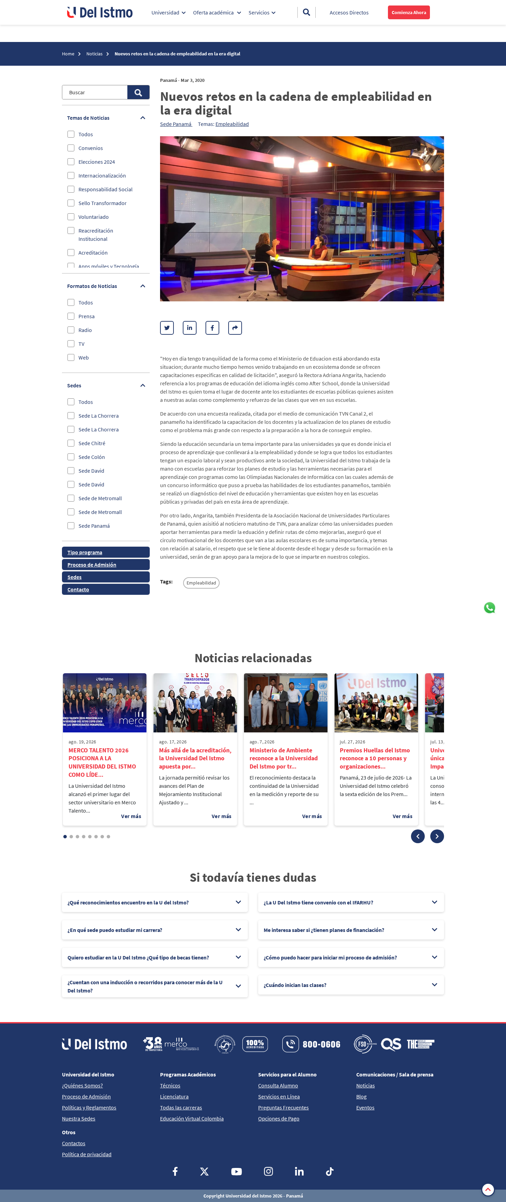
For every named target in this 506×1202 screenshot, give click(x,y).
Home (68, 54)
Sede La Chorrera (98, 415)
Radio (85, 329)
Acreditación (93, 252)
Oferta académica (214, 12)
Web (83, 357)
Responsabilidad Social (105, 189)
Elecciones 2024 (96, 161)
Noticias (95, 54)
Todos (85, 134)
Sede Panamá (94, 525)
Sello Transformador (102, 203)
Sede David (91, 470)
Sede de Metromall (100, 498)
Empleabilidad (232, 123)
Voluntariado (93, 216)
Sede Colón (91, 456)
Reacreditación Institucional (95, 234)
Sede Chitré (91, 443)
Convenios (90, 147)
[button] (418, 836)
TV (81, 343)
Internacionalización (102, 175)
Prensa (86, 316)
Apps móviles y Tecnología (108, 266)
